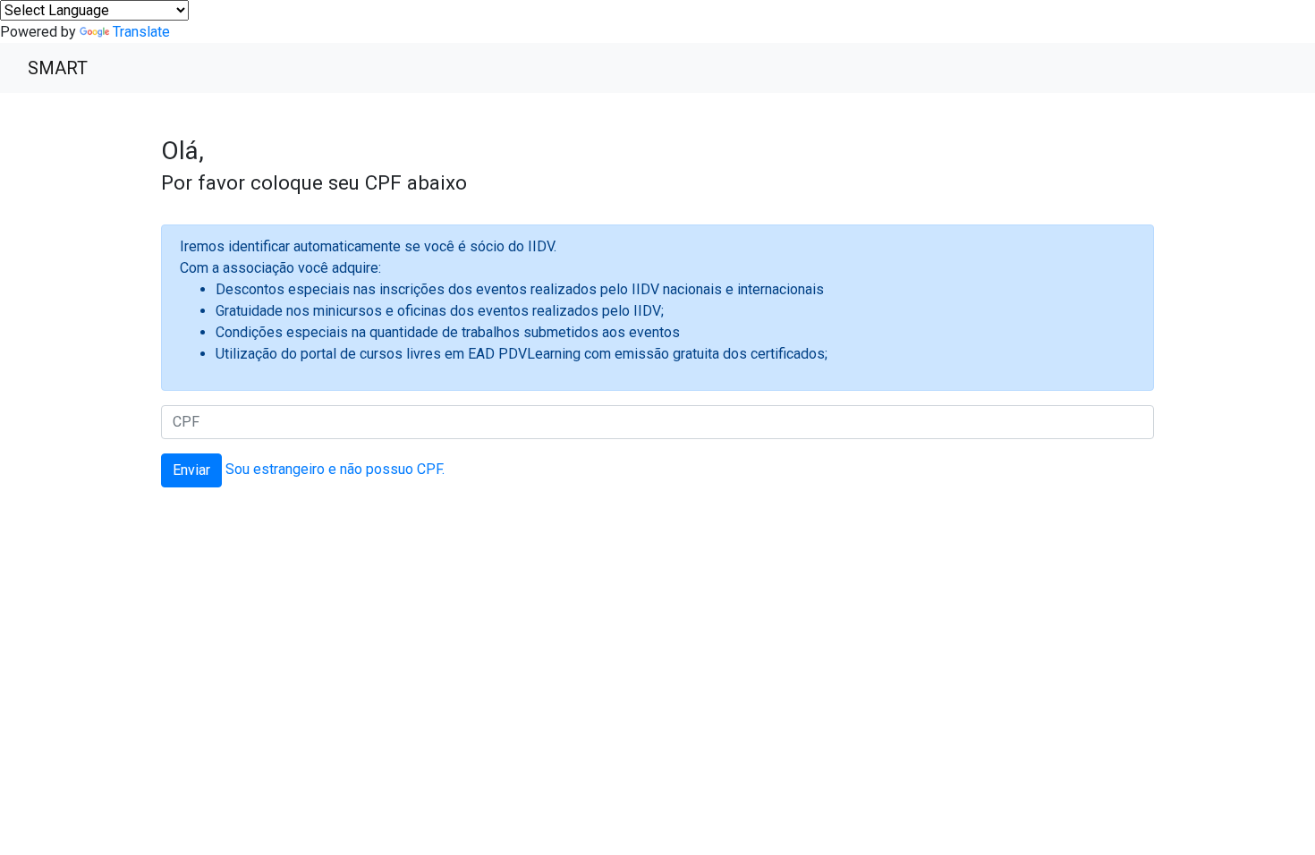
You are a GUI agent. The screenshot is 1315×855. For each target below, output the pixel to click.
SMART (58, 68)
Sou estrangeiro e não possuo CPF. (335, 469)
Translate (141, 31)
